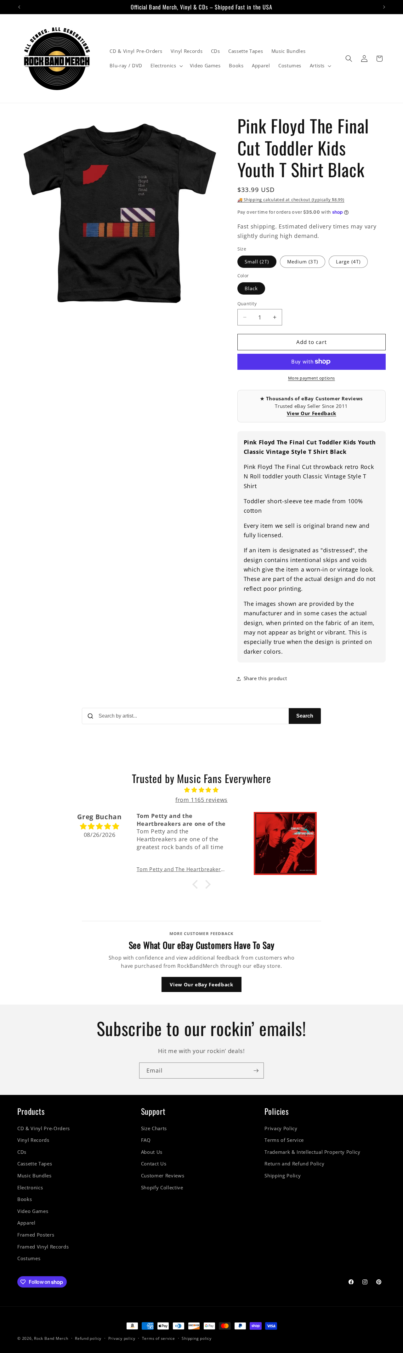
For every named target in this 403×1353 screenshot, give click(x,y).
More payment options (311, 378)
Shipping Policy (282, 1175)
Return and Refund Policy (294, 1163)
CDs (21, 1152)
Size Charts (154, 1128)
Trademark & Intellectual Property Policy (312, 1152)
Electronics (30, 1187)
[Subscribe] (256, 1071)
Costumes (28, 1258)
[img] (201, 790)
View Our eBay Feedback (201, 984)
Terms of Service (284, 1140)
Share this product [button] (265, 678)
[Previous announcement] (19, 7)
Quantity (247, 304)
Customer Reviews (162, 1175)
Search (304, 716)
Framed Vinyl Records (43, 1246)
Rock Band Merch (51, 1338)
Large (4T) (348, 261)
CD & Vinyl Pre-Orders (43, 1128)
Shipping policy (197, 1338)
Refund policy (88, 1338)
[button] (165, 66)
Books (24, 1199)
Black (251, 288)
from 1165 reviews (201, 799)
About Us (151, 1152)
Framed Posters (35, 1235)
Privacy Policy (280, 1128)
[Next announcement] (384, 7)
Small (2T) (257, 261)
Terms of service (158, 1338)
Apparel (26, 1223)
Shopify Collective (162, 1187)
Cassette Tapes (34, 1163)
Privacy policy (121, 1338)
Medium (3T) (302, 261)
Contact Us (154, 1163)
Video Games (32, 1211)
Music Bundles (34, 1175)
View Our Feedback (311, 413)
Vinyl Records (33, 1140)
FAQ (146, 1140)
